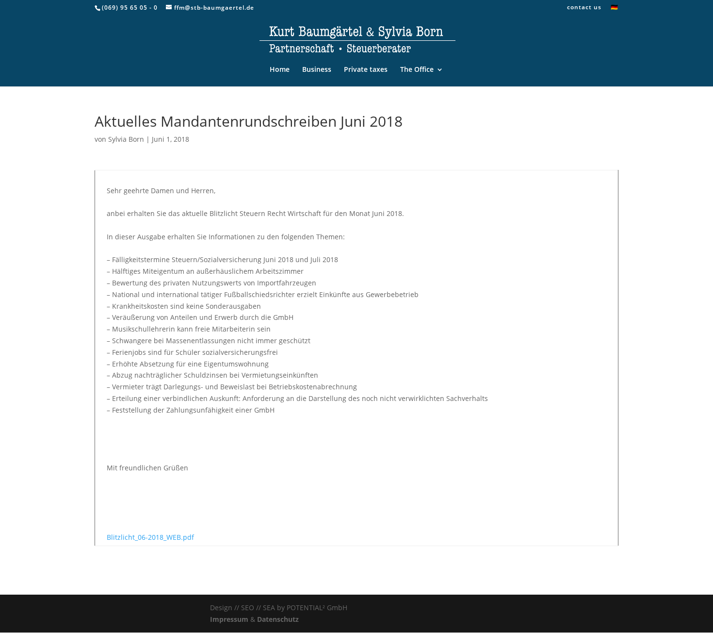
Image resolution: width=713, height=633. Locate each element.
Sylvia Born (126, 139)
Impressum (229, 619)
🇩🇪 (614, 7)
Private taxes (366, 70)
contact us (584, 7)
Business (316, 70)
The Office (417, 70)
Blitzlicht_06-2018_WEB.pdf (150, 537)
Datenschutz (278, 619)
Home (280, 70)
